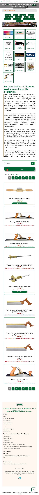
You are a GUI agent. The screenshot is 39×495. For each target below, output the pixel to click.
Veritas (26, 17)
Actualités (5, 454)
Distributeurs (6, 431)
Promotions (8, 15)
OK (26, 6)
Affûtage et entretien (29, 18)
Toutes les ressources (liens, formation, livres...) (15, 464)
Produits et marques (8, 429)
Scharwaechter (17, 18)
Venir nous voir (7, 425)
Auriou (15, 15)
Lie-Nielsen (23, 15)
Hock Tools (31, 15)
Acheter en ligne (7, 437)
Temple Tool (8, 18)
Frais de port (6, 441)
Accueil (5, 417)
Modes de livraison (8, 439)
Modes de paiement (8, 443)
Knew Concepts (9, 17)
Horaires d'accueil (7, 423)
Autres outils (19, 20)
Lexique (5, 460)
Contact (5, 427)
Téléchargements (7, 462)
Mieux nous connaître (8, 419)
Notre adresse (6, 421)
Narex (32, 17)
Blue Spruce (19, 17)
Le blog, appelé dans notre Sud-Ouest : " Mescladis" (16, 456)
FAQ (4, 458)
